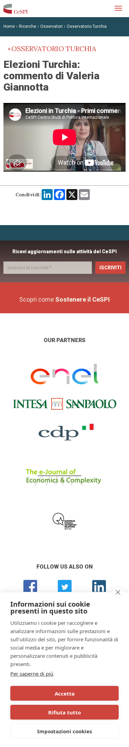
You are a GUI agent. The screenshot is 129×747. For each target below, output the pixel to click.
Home (9, 26)
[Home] (15, 8)
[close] (117, 592)
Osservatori (51, 26)
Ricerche (27, 26)
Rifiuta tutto (64, 712)
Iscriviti (110, 267)
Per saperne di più (31, 673)
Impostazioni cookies (64, 731)
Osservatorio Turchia (87, 26)
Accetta (65, 693)
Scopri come (64, 299)
